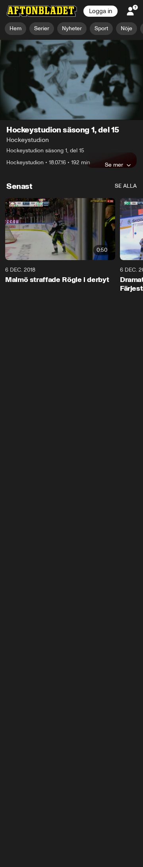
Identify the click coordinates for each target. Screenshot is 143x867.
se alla (126, 186)
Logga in (100, 11)
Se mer (114, 165)
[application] (71, 80)
